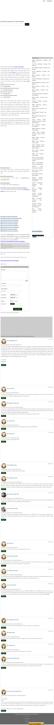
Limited (28, 81)
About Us (27, 716)
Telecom (14, 72)
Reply (3, 365)
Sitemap (26, 723)
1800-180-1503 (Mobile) (19, 66)
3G (8, 107)
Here (4, 254)
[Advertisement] (20, 10)
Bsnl (17, 73)
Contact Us (27, 721)
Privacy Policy (27, 718)
